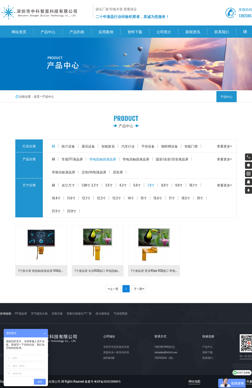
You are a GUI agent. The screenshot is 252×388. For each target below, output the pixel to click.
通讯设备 (88, 146)
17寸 (172, 198)
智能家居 (108, 146)
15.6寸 (157, 198)
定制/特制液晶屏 (94, 172)
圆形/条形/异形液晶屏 (172, 159)
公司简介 (163, 31)
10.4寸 (56, 198)
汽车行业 (128, 146)
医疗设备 (68, 146)
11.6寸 (71, 198)
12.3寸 (101, 198)
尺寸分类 (29, 184)
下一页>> (139, 289)
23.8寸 (71, 210)
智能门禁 (191, 146)
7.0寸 (151, 185)
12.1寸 (86, 198)
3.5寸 (109, 185)
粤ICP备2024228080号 (107, 381)
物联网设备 (169, 146)
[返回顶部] (248, 190)
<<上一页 (113, 289)
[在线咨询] (248, 165)
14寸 (131, 198)
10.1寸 (193, 185)
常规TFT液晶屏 (72, 159)
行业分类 (29, 145)
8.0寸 (165, 185)
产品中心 (48, 31)
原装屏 (118, 172)
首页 (37, 96)
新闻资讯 (192, 31)
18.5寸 (186, 198)
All (53, 146)
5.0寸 (137, 185)
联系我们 (221, 31)
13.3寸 (116, 198)
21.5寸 (56, 210)
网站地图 (194, 381)
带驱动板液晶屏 (63, 172)
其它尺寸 (68, 185)
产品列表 (77, 31)
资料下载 (134, 31)
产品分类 (29, 158)
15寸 (144, 198)
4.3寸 (123, 185)
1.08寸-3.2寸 (90, 185)
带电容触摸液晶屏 (136, 159)
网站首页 (19, 31)
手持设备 (148, 146)
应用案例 (106, 31)
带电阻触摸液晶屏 (102, 159)
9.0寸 (179, 185)
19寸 (200, 198)
